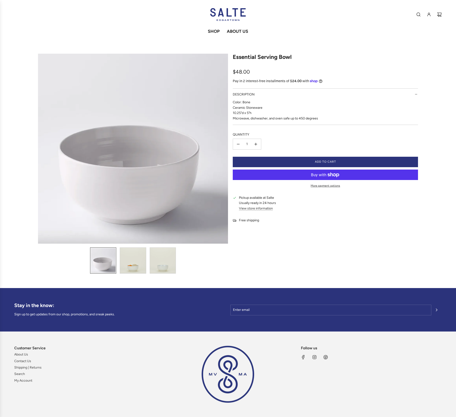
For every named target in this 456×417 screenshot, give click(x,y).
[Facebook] (303, 357)
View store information (256, 208)
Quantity (241, 135)
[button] (42, 148)
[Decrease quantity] (238, 144)
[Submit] (436, 310)
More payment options (325, 185)
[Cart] (439, 14)
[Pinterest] (325, 357)
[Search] (418, 14)
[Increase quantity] (256, 144)
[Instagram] (314, 357)
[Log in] (429, 14)
